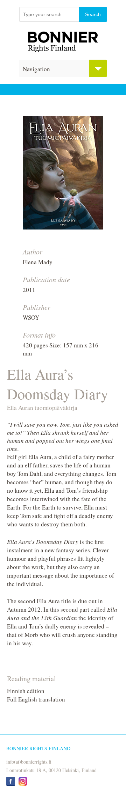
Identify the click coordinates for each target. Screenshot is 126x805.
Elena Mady (37, 262)
